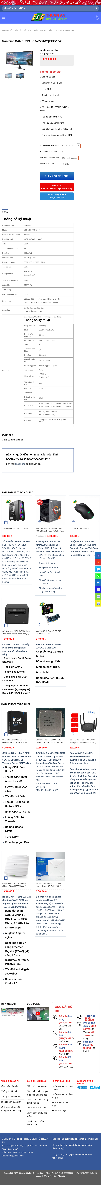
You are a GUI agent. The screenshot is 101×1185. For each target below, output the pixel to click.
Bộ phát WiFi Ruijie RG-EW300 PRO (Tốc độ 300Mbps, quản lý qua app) (83, 741)
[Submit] (96, 8)
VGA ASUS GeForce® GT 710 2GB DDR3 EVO (48, 632)
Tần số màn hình (47, 163)
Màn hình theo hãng (43, 30)
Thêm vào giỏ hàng (56, 176)
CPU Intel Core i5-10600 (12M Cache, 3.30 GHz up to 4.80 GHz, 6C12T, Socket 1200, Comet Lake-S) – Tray (50, 741)
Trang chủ (7, 30)
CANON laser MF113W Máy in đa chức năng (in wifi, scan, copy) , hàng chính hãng (16, 632)
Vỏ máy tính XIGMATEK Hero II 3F (16, 528)
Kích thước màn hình (48, 151)
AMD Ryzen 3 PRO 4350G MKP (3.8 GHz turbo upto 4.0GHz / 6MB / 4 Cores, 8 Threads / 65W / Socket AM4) (50, 529)
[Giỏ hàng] (97, 18)
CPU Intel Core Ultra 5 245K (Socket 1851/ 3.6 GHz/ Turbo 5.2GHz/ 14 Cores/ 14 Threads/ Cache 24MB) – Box (15, 741)
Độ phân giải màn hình (49, 145)
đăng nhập (20, 464)
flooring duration (50, 1181)
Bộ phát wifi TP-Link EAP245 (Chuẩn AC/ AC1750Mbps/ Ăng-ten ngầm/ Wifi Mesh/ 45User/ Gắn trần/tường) (16, 884)
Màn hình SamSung (65, 30)
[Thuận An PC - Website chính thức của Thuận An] (50, 17)
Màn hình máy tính (23, 30)
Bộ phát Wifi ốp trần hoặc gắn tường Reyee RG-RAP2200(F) (48, 884)
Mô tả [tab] (5, 212)
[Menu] (3, 17)
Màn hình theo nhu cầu (49, 158)
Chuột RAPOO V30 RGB (80, 528)
